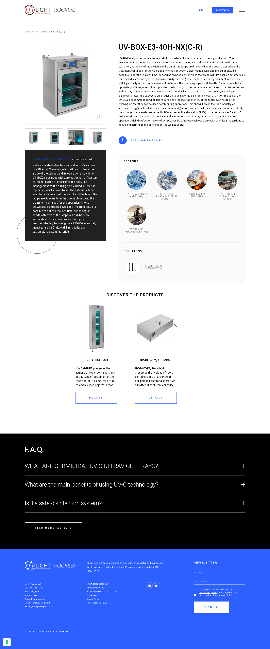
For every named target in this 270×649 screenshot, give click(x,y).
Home (27, 31)
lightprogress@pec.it (38, 606)
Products (35, 31)
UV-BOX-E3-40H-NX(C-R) (53, 31)
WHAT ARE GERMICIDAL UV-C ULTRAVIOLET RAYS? (91, 466)
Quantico (64, 631)
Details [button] (96, 398)
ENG (201, 10)
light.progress (37, 599)
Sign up (211, 607)
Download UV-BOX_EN (146, 140)
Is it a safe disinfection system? (63, 503)
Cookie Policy (93, 599)
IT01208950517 (100, 584)
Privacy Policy (93, 595)
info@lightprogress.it (40, 603)
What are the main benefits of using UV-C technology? (91, 484)
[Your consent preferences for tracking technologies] (7, 642)
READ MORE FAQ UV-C (53, 528)
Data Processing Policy (97, 603)
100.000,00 (107, 591)
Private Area (222, 10)
